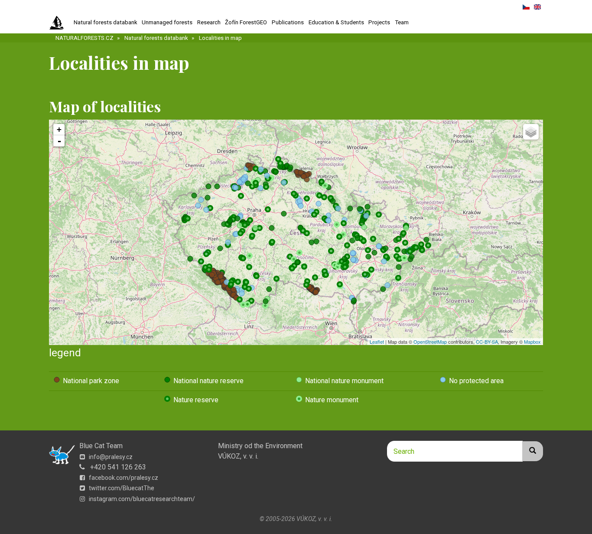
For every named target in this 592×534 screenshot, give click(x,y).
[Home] (60, 23)
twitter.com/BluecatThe (121, 488)
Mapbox (532, 341)
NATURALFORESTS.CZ (84, 38)
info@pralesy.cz (110, 456)
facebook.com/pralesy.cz (123, 477)
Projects (379, 22)
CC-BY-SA (487, 341)
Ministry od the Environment (260, 446)
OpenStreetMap (430, 341)
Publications (288, 22)
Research (209, 22)
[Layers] (531, 132)
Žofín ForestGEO (246, 22)
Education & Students (336, 22)
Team (402, 22)
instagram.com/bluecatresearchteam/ (141, 498)
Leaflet (377, 341)
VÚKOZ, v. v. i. (238, 456)
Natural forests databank (105, 22)
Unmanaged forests (167, 22)
